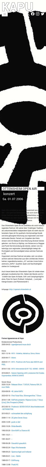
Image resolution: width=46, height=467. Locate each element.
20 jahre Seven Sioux (19, 418)
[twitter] (42, 13)
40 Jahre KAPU (17, 391)
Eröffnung (15, 460)
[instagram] (38, 13)
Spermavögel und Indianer (21, 452)
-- (11, 435)
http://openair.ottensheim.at (20, 289)
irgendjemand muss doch (21, 344)
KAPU (17, 6)
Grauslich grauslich (18, 443)
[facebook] (33, 13)
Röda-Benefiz (16, 426)
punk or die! (15, 422)
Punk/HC (14, 464)
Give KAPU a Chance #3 (20, 430)
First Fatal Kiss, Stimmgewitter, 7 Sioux (26, 395)
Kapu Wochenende (18, 447)
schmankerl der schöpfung (21, 413)
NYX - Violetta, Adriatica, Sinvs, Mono (25, 353)
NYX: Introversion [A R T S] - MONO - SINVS (27, 369)
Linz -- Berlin (16, 456)
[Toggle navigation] (5, 14)
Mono (13, 358)
